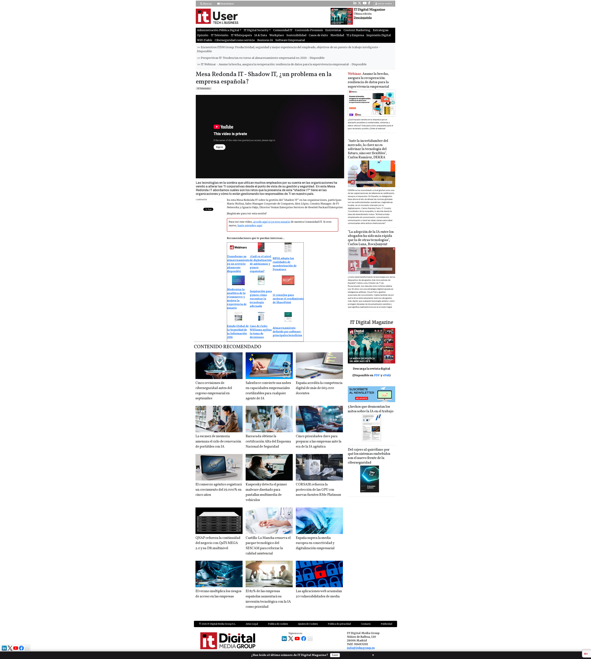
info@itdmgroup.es (361, 648)
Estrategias (380, 30)
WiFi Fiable (204, 40)
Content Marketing (357, 30)
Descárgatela (363, 18)
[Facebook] (369, 3)
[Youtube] (365, 3)
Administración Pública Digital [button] (218, 30)
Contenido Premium (309, 30)
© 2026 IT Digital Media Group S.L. (217, 624)
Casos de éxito (318, 35)
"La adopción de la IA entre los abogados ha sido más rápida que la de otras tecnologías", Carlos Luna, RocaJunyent (371, 238)
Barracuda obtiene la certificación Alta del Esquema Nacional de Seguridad (268, 441)
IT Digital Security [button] (256, 30)
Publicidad (386, 624)
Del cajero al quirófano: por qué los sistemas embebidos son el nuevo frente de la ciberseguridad (369, 456)
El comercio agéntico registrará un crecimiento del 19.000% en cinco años (218, 489)
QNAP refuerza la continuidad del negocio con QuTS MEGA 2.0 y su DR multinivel (217, 543)
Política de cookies (278, 624)
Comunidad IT (282, 30)
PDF (377, 375)
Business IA (265, 40)
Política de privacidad (339, 624)
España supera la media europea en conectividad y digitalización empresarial (315, 543)
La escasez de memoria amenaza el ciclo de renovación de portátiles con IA (218, 441)
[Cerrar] (373, 654)
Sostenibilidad (296, 35)
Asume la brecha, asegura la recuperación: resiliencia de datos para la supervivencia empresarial (368, 80)
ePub (386, 375)
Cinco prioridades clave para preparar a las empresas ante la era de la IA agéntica (318, 441)
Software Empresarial (290, 40)
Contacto (366, 624)
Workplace (276, 35)
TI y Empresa (355, 35)
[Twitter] (359, 3)
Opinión (202, 35)
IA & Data (260, 35)
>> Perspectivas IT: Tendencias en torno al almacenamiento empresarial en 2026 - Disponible (261, 58)
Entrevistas (333, 30)
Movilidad (337, 35)
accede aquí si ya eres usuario (271, 221)
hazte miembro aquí (249, 225)
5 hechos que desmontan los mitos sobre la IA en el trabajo (370, 409)
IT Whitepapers (241, 35)
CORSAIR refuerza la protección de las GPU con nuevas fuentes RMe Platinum (318, 489)
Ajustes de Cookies (308, 624)
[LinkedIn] (354, 3)
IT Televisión (219, 35)
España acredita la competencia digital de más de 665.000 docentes (319, 388)
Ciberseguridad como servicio (235, 40)
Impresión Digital (378, 35)
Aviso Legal (252, 624)
